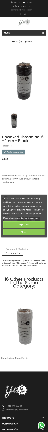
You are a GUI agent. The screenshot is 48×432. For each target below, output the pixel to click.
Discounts (12, 253)
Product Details (16, 249)
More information (11, 218)
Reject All (24, 224)
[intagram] (25, 14)
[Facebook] (20, 14)
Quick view (42, 350)
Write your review (15, 152)
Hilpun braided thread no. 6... (14, 358)
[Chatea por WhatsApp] (41, 425)
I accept (24, 231)
